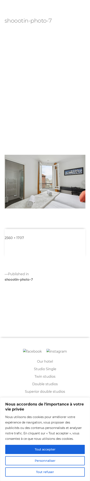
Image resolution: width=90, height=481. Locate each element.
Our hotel (45, 361)
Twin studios (45, 377)
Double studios (45, 384)
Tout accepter (45, 449)
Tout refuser (45, 472)
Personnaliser (45, 461)
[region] (45, 439)
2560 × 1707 (14, 238)
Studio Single (45, 369)
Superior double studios (45, 392)
